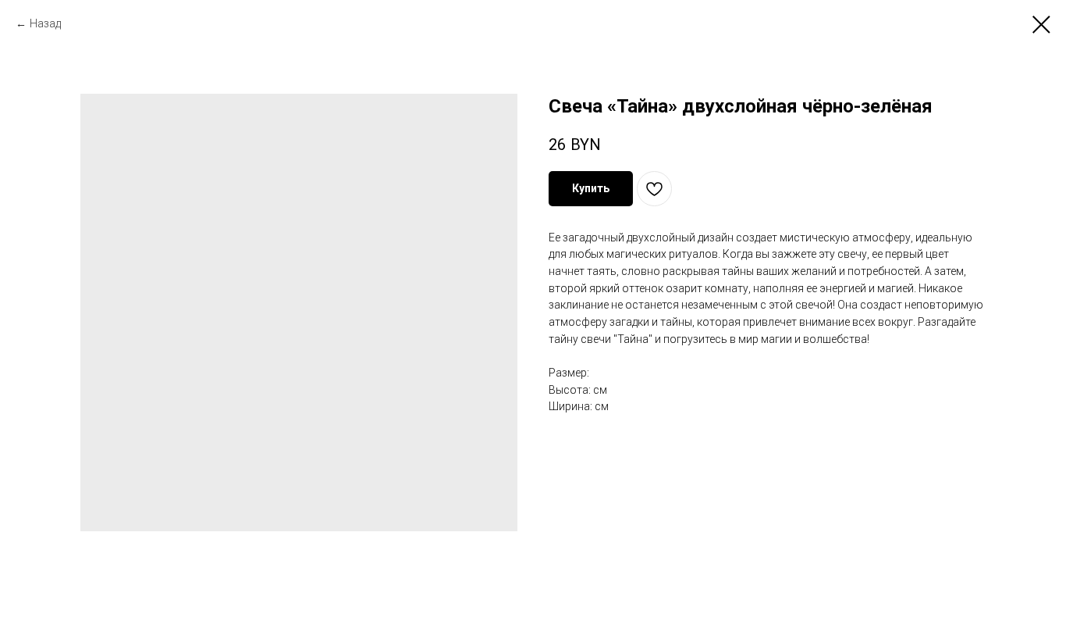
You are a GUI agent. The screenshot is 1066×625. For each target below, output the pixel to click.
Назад (45, 23)
